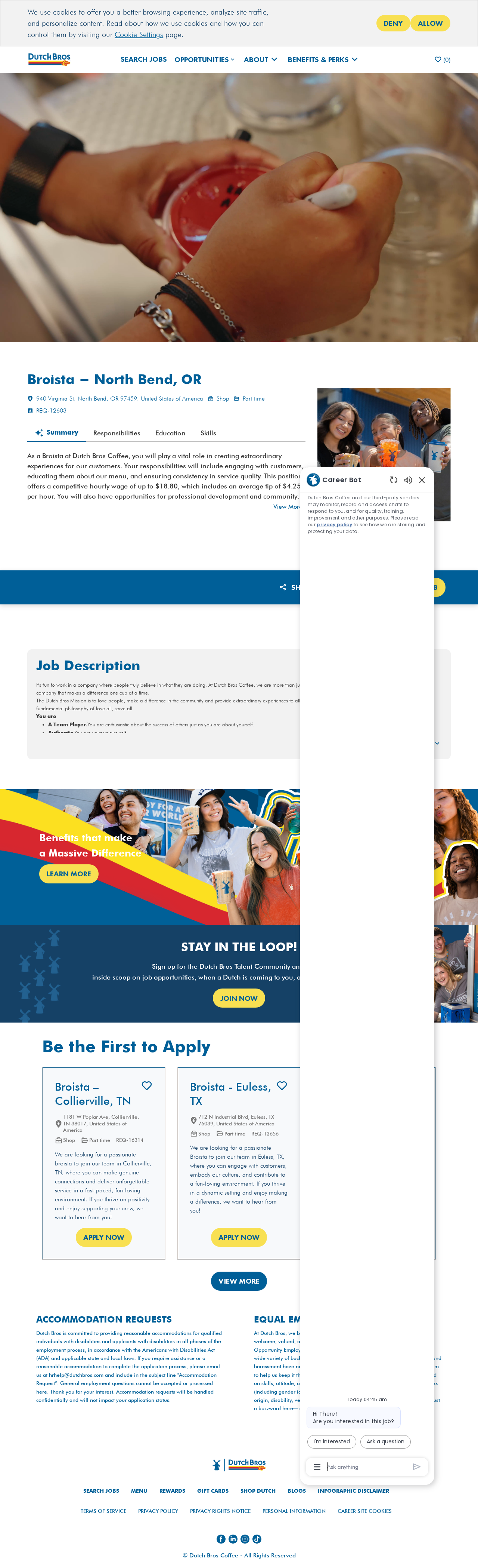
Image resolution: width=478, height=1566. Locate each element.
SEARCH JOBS (101, 1491)
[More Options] (317, 1466)
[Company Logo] (52, 59)
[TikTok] (256, 1539)
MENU (139, 1491)
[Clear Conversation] (393, 480)
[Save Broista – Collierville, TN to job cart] (147, 1086)
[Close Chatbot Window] (422, 480)
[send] (417, 1466)
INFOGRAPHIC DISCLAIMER (353, 1491)
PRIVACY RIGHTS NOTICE (220, 1511)
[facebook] (221, 1539)
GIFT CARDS (213, 1491)
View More (287, 506)
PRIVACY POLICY (158, 1511)
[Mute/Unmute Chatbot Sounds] (408, 479)
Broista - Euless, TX (230, 1093)
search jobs (144, 59)
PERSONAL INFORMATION (294, 1511)
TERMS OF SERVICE (103, 1511)
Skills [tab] (208, 433)
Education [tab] (170, 433)
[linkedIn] (233, 1539)
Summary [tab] (62, 432)
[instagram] (244, 1539)
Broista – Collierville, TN (93, 1093)
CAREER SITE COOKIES (365, 1511)
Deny (393, 23)
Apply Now (103, 1237)
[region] (367, 973)
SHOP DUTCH (258, 1491)
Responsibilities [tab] (116, 433)
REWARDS (172, 1491)
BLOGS (297, 1491)
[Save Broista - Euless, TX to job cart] (282, 1086)
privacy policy (334, 524)
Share (302, 587)
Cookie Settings (139, 34)
